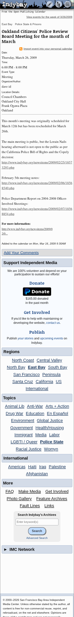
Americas (16, 466)
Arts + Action (57, 406)
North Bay (16, 367)
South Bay (57, 367)
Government (21, 427)
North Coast (23, 360)
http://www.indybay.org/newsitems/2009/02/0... (27, 231)
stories (25, 338)
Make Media (29, 491)
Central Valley (49, 360)
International (37, 388)
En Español (57, 413)
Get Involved (56, 491)
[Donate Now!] (37, 291)
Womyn (51, 449)
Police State (51, 441)
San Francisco (26, 374)
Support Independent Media (30, 262)
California (44, 381)
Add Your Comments (21, 253)
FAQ (10, 491)
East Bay (7, 24)
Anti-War (35, 406)
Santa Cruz (22, 381)
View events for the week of (49, 17)
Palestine (57, 466)
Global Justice (50, 420)
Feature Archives (51, 498)
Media (40, 434)
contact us (53, 322)
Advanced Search (37, 538)
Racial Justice (28, 449)
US (59, 381)
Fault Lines (30, 505)
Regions (11, 351)
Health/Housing (49, 427)
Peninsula (51, 374)
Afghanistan (37, 473)
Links (49, 505)
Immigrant (23, 434)
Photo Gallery (19, 498)
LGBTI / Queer (24, 441)
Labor (54, 434)
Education (35, 413)
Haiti (32, 466)
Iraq (42, 466)
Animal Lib (14, 406)
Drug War (14, 413)
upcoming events (51, 338)
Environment (22, 420)
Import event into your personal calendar (48, 48)
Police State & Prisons (28, 24)
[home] (35, 4)
